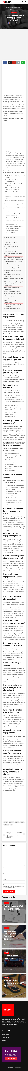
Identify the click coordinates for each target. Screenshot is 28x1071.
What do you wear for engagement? (14, 265)
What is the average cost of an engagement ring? (12, 275)
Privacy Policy (5, 1034)
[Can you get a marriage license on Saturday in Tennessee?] (14, 936)
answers (11, 822)
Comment (5, 849)
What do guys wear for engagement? (14, 259)
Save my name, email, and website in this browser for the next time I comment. (13, 887)
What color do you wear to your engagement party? (12, 267)
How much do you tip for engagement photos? (11, 250)
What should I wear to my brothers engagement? (13, 262)
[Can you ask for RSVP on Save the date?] (14, 911)
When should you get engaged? (13, 291)
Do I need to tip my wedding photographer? (12, 288)
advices (6, 822)
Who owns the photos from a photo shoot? (14, 297)
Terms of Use (5, 1037)
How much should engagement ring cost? (14, 279)
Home (7, 7)
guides (22, 822)
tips (11, 824)
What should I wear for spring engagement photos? (12, 309)
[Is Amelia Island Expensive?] (14, 961)
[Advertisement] (14, 44)
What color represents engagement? (10, 301)
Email (4, 873)
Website (4, 879)
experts (17, 822)
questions (6, 824)
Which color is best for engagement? (14, 257)
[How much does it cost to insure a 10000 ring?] (14, 986)
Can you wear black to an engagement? (11, 243)
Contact (4, 1040)
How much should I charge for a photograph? (13, 284)
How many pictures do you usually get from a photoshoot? (13, 294)
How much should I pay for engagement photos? (11, 247)
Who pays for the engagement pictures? (13, 271)
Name (4, 867)
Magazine (14, 12)
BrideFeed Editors (14, 23)
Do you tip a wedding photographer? (14, 282)
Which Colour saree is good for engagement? (13, 305)
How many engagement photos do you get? (13, 254)
